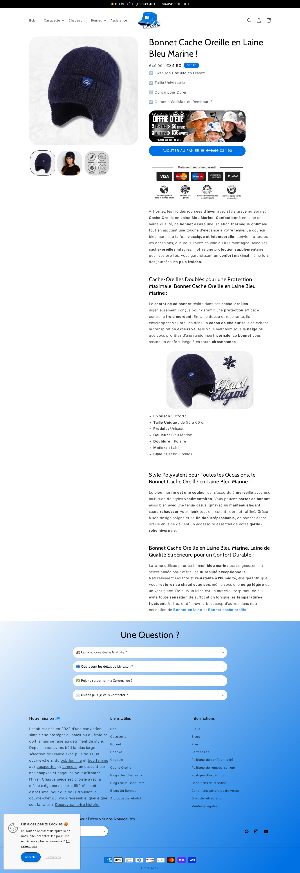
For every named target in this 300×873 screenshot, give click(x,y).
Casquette (118, 736)
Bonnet (115, 744)
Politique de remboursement (213, 767)
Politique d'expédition (208, 775)
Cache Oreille (120, 767)
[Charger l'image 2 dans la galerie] (69, 163)
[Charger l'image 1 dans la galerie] (42, 163)
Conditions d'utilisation (209, 783)
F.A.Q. (196, 729)
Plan (195, 744)
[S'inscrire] (103, 831)
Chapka (116, 752)
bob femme (98, 760)
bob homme (71, 760)
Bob (113, 729)
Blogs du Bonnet (123, 790)
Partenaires (200, 752)
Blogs (196, 736)
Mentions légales (205, 806)
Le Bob (155, 868)
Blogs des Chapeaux (126, 775)
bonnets (69, 766)
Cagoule (116, 759)
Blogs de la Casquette (127, 783)
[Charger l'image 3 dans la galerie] (97, 163)
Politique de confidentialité (212, 759)
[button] (34, 20)
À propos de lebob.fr (126, 798)
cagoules (66, 773)
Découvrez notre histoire (77, 804)
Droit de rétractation (207, 798)
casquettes (46, 766)
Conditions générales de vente (215, 790)
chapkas (44, 773)
